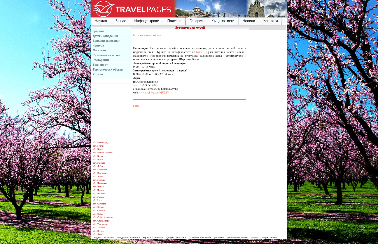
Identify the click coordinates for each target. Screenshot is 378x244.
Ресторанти (101, 60)
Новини (249, 21)
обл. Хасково (99, 227)
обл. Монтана (99, 180)
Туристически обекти (108, 69)
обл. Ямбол (98, 234)
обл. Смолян (99, 210)
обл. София (98, 214)
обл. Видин (98, 156)
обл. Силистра (99, 203)
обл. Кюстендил (100, 173)
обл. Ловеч (98, 176)
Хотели (98, 74)
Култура (98, 45)
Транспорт (100, 64)
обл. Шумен (98, 231)
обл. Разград (98, 197)
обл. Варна (98, 149)
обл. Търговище (100, 224)
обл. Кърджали (100, 169)
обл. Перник (98, 186)
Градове (98, 31)
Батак (158, 35)
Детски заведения (105, 36)
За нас (120, 21)
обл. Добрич (98, 166)
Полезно (174, 21)
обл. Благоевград (100, 142)
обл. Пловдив (99, 193)
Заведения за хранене (128, 237)
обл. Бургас (98, 146)
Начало (101, 21)
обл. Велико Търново (102, 152)
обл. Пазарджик (100, 183)
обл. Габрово (99, 163)
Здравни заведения (106, 40)
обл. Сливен (98, 207)
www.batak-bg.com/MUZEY (154, 92)
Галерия (196, 21)
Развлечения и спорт (108, 55)
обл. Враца (98, 159)
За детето (108, 237)
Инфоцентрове (146, 21)
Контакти (270, 21)
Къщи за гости (223, 21)
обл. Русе (97, 200)
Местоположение (142, 35)
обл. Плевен (98, 190)
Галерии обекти (269, 237)
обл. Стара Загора (101, 221)
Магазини (99, 50)
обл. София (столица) (102, 217)
